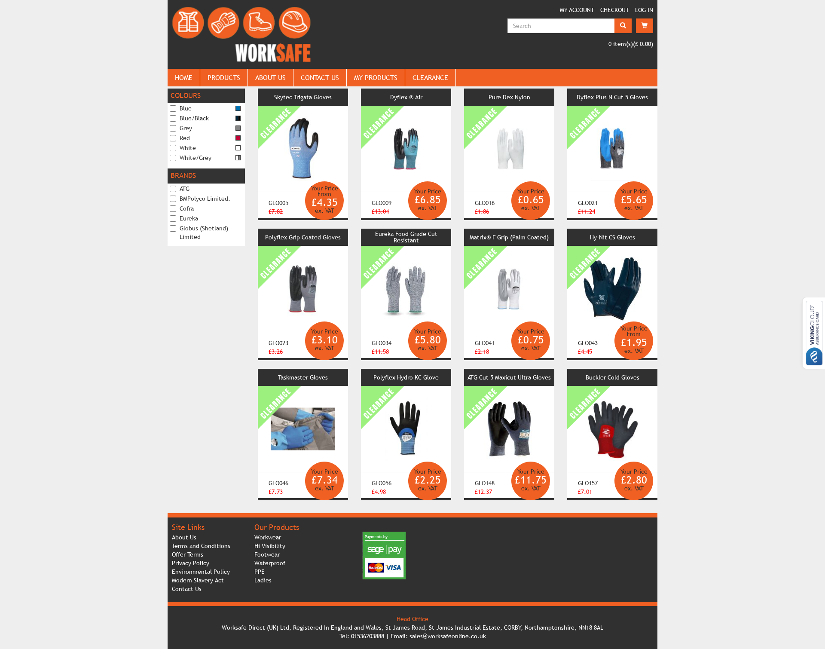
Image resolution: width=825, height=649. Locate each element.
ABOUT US (270, 77)
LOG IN (644, 10)
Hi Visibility (269, 546)
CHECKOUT (614, 10)
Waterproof (269, 563)
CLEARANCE (430, 77)
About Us (184, 537)
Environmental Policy (201, 572)
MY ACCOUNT (577, 10)
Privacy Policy (190, 563)
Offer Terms (187, 554)
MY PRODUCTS (375, 77)
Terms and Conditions (201, 546)
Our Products (276, 527)
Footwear (267, 554)
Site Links (188, 527)
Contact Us (187, 589)
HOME (183, 77)
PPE (259, 572)
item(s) (620, 44)
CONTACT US (320, 77)
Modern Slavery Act (198, 580)
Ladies (263, 580)
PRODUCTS (224, 77)
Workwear (267, 537)
